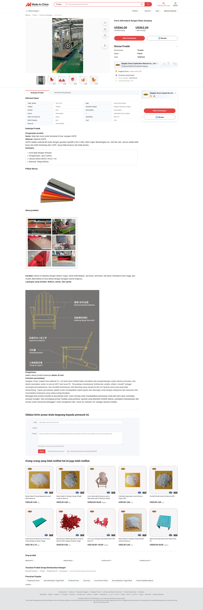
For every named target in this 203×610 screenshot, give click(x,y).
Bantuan (147, 11)
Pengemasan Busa (33, 581)
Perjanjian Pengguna (82, 592)
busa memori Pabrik (101, 581)
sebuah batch (67, 560)
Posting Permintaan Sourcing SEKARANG (82, 451)
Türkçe (141, 594)
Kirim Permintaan (129, 38)
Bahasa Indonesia (158, 594)
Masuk (175, 6)
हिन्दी (128, 594)
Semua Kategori (33, 11)
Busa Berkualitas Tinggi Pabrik (54, 581)
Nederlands (103, 594)
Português (64, 594)
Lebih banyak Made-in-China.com (112, 592)
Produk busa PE (145, 560)
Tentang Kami (63, 592)
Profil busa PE (106, 560)
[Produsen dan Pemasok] (36, 4)
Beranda (27, 15)
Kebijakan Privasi (96, 592)
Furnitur (34, 15)
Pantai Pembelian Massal (144, 581)
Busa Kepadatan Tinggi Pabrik (122, 581)
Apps (157, 11)
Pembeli (134, 11)
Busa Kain (86, 581)
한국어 (117, 594)
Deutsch (96, 594)
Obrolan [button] (164, 38)
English (50, 594)
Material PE (29, 560)
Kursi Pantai (58, 15)
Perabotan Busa (73, 581)
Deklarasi (71, 592)
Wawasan (141, 592)
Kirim (42, 451)
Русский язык (81, 594)
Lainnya (28, 584)
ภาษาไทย (134, 594)
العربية (111, 594)
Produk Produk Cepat (130, 592)
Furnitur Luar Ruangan (45, 15)
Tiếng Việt (148, 594)
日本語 (123, 594)
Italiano (89, 594)
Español (57, 594)
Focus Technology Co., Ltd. (95, 598)
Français (72, 594)
